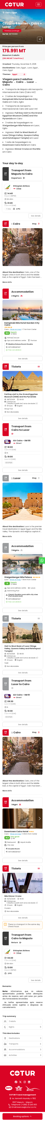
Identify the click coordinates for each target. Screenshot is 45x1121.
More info (7, 282)
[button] (7, 247)
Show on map (15, 329)
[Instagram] (24, 1082)
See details (35, 216)
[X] (20, 1082)
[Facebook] (16, 1082)
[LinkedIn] (29, 1082)
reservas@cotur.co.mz (26, 1107)
